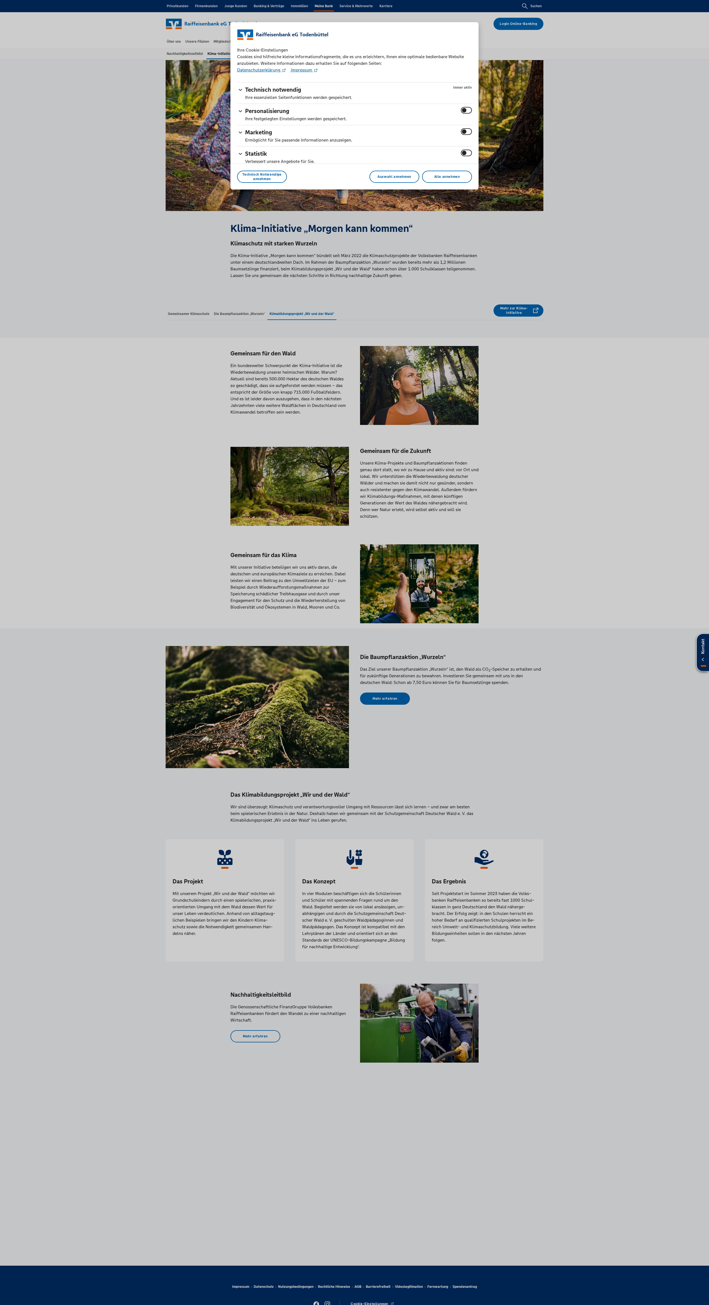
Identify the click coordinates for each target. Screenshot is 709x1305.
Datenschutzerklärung (259, 70)
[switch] (466, 110)
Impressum (301, 70)
